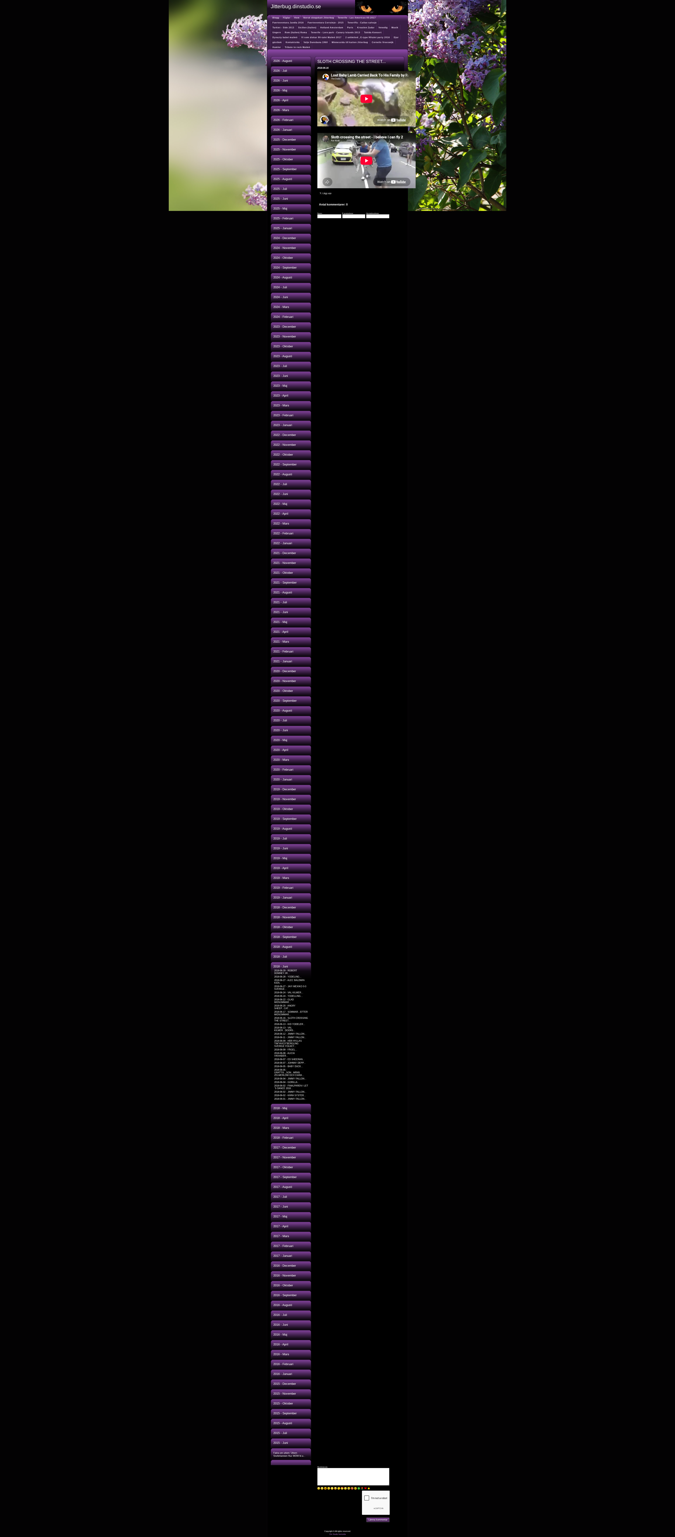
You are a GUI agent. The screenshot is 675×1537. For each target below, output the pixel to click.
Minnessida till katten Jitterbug (350, 42)
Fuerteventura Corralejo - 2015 (326, 22)
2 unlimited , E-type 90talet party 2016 (367, 37)
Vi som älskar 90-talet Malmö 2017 (321, 37)
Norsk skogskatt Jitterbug (318, 18)
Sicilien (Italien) (307, 27)
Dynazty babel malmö (284, 37)
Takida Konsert (373, 32)
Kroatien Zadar (366, 27)
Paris (350, 27)
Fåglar (286, 18)
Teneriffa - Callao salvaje (362, 22)
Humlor (276, 47)
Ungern (276, 32)
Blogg (275, 18)
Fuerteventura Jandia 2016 (288, 22)
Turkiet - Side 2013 (283, 27)
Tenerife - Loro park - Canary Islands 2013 (335, 32)
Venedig (383, 27)
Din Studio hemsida (337, 1534)
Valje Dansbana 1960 (316, 42)
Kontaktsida (293, 42)
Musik (394, 27)
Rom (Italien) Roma (296, 32)
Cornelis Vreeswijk (383, 42)
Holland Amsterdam (331, 27)
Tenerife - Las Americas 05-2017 (357, 18)
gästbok (277, 42)
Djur (396, 37)
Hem (297, 18)
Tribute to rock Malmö (297, 47)
